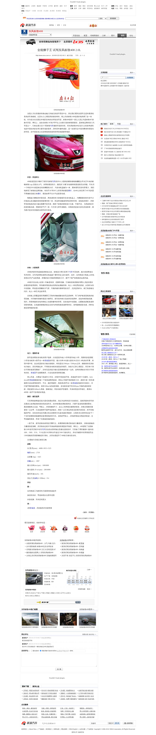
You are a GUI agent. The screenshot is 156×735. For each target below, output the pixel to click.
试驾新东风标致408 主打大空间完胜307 (41, 549)
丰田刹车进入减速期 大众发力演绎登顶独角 (118, 145)
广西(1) (43, 593)
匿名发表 (36, 651)
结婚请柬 (81, 696)
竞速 (89, 699)
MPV (23, 8)
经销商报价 (94, 35)
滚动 (131, 6)
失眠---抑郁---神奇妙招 (48, 708)
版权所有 (81, 732)
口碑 (79, 8)
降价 (84, 6)
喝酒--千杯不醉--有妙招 (68, 714)
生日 (92, 696)
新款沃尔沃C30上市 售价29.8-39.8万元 (116, 128)
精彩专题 (90, 690)
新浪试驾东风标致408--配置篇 (73, 543)
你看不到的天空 (88, 693)
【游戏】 (63, 699)
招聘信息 (56, 729)
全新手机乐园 (82, 690)
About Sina (32, 729)
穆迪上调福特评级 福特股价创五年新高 (116, 135)
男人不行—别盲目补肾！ (30, 717)
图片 (113, 35)
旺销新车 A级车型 (123, 86)
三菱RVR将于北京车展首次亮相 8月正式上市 (116, 201)
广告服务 (41, 729)
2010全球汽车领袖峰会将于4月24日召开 (114, 206)
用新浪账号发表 (47, 651)
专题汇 (126, 6)
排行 (121, 6)
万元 (57, 573)
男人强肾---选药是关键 (87, 717)
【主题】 (26, 696)
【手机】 (26, 690)
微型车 (27, 6)
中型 (53, 579)
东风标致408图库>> (86, 609)
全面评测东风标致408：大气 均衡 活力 (40, 543)
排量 (29, 461)
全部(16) (28, 593)
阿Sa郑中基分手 (34, 693)
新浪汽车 (28, 25)
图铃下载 (25, 686)
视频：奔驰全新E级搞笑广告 (111, 214)
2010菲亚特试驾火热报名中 (110, 322)
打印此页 (91, 518)
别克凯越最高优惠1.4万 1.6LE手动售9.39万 (118, 158)
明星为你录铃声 (34, 690)
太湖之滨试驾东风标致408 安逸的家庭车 (41, 556)
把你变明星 (51, 690)
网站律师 (64, 729)
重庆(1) (37, 596)
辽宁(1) (63, 593)
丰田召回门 (113, 83)
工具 (71, 8)
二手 (106, 6)
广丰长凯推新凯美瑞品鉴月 (113, 148)
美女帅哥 (32, 696)
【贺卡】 (63, 696)
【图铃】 (63, 693)
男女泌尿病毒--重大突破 (49, 717)
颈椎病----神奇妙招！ (86, 708)
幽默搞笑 (44, 699)
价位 (22, 11)
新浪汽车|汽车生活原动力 (48, 723)
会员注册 (82, 729)
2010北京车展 (105, 83)
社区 (112, 8)
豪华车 (56, 6)
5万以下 (27, 11)
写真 (49, 699)
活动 (131, 8)
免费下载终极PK (71, 699)
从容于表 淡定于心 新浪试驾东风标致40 (77, 556)
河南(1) (48, 593)
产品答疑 (90, 729)
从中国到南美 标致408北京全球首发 (39, 546)
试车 (58, 25)
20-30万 (52, 11)
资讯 (122, 35)
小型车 (33, 6)
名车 (36, 696)
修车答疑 (104, 8)
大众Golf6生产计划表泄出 (110, 328)
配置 (85, 35)
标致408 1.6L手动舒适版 (113, 252)
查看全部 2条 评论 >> (89, 634)
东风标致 (63, 540)
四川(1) (27, 596)
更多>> (89, 589)
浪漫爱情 (49, 696)
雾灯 (70, 191)
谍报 (79, 6)
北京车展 (133, 25)
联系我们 (49, 729)
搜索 (84, 8)
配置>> (37, 570)
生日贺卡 (88, 696)
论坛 (116, 8)
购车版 (51, 25)
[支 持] (31, 527)
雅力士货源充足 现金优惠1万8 (114, 155)
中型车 (45, 6)
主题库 (54, 696)
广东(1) (38, 593)
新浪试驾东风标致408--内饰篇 (73, 549)
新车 (75, 6)
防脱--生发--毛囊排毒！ (49, 714)
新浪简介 (24, 729)
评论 (116, 6)
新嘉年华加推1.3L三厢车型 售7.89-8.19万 (117, 152)
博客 (121, 8)
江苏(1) (58, 593)
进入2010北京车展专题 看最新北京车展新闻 (116, 225)
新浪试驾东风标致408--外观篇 (73, 552)
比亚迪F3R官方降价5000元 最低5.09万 (116, 138)
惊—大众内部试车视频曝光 (110, 325)
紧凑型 (39, 6)
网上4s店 (97, 6)
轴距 (29, 453)
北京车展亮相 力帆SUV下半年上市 (113, 222)
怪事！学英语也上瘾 (67, 711)
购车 (71, 6)
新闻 (112, 6)
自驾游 (126, 8)
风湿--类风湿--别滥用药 (48, 711)
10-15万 (39, 11)
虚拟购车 (97, 8)
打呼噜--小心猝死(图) (67, 717)
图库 (75, 8)
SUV (65, 6)
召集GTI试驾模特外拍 (109, 306)
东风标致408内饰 (68, 627)
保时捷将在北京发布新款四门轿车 (113, 219)
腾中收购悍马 (105, 86)
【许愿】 (63, 690)
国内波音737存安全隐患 (49, 693)
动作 (86, 699)
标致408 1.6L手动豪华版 (113, 249)
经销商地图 (81, 589)
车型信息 (76, 35)
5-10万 (34, 11)
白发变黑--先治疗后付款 (30, 711)
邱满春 (91, 512)
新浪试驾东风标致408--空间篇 (73, 546)
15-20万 (46, 11)
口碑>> (89, 570)
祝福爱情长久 (70, 690)
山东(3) (68, 593)
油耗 (36, 478)
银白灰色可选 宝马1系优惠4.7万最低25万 (117, 132)
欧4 (53, 581)
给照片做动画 (33, 699)
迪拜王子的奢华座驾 (126, 306)
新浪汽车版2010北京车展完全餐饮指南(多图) (116, 211)
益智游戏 (81, 699)
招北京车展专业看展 (109, 318)
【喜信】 (26, 699)
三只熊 (80, 693)
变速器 (47, 360)
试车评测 (90, 6)
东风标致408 (36, 31)
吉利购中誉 (113, 86)
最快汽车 (126, 83)
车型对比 (90, 8)
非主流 (43, 696)
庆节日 (53, 699)
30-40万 (58, 11)
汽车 (52, 126)
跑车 (61, 6)
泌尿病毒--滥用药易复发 (87, 714)
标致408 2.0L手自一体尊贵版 (115, 238)
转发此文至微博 (82, 518)
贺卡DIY (44, 690)
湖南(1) (53, 593)
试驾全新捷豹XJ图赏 (126, 318)
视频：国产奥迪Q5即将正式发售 (112, 203)
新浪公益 (36, 686)
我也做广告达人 (71, 696)
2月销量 (120, 83)
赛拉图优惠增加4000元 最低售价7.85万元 (117, 142)
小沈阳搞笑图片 (71, 693)
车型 (22, 6)
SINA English (73, 729)
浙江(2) (32, 596)
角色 (92, 699)
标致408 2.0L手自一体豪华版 (115, 235)
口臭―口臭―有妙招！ (67, 708)
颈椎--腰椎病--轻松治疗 (29, 714)
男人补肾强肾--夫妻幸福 (87, 711)
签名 (56, 690)
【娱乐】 (26, 693)
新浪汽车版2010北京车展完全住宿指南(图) (115, 209)
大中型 (50, 6)
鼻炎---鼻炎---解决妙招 (29, 708)
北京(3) (33, 593)
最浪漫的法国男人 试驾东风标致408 (39, 552)
